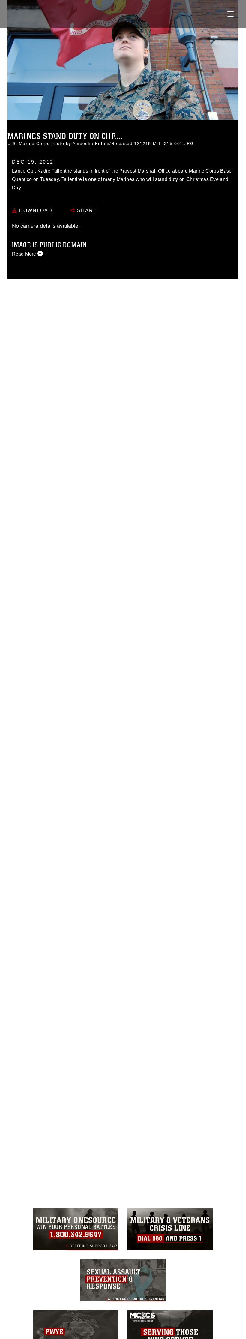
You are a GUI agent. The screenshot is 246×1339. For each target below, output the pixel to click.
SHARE (86, 210)
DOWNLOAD (34, 210)
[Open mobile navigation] (231, 14)
